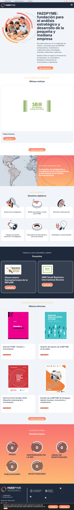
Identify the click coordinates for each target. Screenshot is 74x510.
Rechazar (64, 506)
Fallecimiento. (9, 134)
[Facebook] (67, 1)
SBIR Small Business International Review (53, 278)
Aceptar (53, 506)
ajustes (6, 508)
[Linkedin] (72, 1)
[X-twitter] (69, 1)
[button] (64, 1)
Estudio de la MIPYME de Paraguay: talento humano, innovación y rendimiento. (55, 400)
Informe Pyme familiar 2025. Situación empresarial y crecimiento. (15, 400)
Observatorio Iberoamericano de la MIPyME (16, 280)
